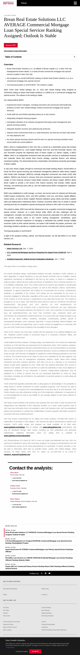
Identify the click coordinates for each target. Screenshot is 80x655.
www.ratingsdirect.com (52, 427)
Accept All (35, 651)
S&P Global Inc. (10, 600)
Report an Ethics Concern (10, 627)
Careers (44, 621)
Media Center (45, 588)
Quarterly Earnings (47, 613)
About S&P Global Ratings (10, 588)
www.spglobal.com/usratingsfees (17, 436)
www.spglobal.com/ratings (14, 427)
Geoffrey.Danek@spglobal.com (20, 493)
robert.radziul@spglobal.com (19, 507)
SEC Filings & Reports (47, 616)
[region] (40, 646)
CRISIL (5, 594)
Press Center (6, 616)
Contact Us (44, 594)
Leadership (45, 627)
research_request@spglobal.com (17, 455)
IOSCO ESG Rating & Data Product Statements (54, 630)
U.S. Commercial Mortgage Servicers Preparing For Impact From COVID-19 (36, 252)
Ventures (5, 613)
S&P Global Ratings (11, 581)
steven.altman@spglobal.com (19, 480)
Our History (6, 610)
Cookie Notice (10, 647)
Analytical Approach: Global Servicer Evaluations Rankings (30, 259)
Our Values (6, 607)
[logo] (8, 3)
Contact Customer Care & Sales (11, 621)
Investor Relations (46, 607)
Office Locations (7, 630)
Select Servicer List (14, 249)
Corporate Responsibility (48, 624)
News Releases (46, 610)
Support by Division (8, 624)
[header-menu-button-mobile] (75, 3)
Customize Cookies (22, 651)
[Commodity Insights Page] (42, 573)
